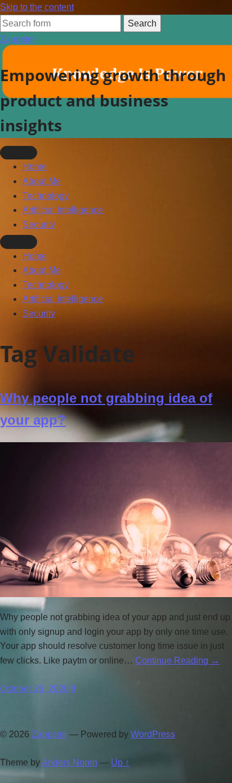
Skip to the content (37, 7)
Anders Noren (69, 762)
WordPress (153, 734)
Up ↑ (120, 762)
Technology (46, 196)
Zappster (17, 39)
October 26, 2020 (34, 688)
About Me (42, 181)
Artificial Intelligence (63, 210)
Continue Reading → (177, 660)
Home (35, 166)
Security (39, 224)
